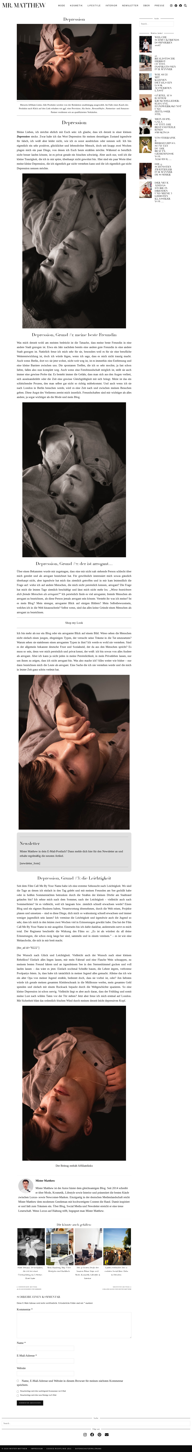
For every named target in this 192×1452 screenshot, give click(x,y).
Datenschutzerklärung (88, 1448)
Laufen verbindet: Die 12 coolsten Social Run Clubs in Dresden (116, 1271)
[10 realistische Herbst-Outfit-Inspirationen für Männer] (145, 63)
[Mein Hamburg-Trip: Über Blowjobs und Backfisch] (60, 1246)
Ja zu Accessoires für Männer (29, 1288)
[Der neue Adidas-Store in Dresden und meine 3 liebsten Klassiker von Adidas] (145, 190)
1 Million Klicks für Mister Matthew (116, 1288)
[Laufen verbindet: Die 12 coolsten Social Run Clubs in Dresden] (117, 1246)
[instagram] (85, 1435)
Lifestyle (94, 5)
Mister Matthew (18, 1448)
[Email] (107, 1435)
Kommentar (25, 1309)
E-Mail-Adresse (27, 1355)
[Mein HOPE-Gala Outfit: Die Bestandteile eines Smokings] (145, 126)
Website (21, 1368)
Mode (61, 5)
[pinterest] (99, 1435)
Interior (111, 5)
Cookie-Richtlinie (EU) (58, 1448)
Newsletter (130, 5)
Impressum (37, 1448)
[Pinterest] (176, 6)
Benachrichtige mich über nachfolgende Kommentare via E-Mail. (43, 1391)
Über (146, 5)
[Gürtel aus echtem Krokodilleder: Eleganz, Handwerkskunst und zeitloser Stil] (145, 102)
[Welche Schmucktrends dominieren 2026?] (145, 44)
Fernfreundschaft (90, 369)
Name (21, 1342)
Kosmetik (76, 5)
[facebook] (92, 1435)
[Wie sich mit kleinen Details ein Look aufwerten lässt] (145, 81)
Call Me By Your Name (47, 885)
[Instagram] (171, 6)
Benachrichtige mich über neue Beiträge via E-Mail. (38, 1395)
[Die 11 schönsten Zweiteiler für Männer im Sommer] (145, 171)
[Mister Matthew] (24, 5)
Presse (160, 5)
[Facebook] (180, 6)
